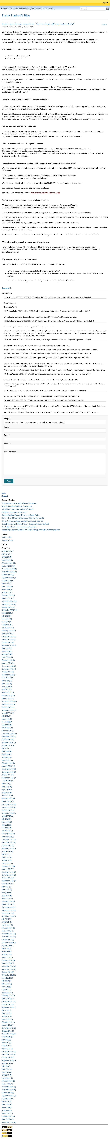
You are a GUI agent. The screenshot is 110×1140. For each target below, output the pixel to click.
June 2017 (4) (7, 857)
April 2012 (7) (7, 1016)
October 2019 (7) (8, 775)
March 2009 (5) (7, 1113)
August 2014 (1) (7, 946)
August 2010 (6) (7, 1063)
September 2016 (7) (9, 881)
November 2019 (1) (9, 772)
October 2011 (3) (8, 1031)
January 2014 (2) (8, 963)
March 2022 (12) (8, 692)
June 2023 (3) (7, 648)
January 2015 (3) (8, 931)
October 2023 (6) (8, 642)
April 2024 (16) (7, 625)
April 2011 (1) (6, 1046)
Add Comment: (10, 452)
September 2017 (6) (9, 848)
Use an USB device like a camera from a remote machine (22, 521)
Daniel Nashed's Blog (16, 15)
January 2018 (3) (8, 837)
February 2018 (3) (8, 834)
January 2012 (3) (8, 1025)
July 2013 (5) (6, 981)
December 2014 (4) (9, 934)
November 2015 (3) (9, 910)
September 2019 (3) (9, 778)
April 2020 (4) (7, 757)
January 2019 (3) (8, 801)
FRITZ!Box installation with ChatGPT (15, 512)
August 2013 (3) (7, 978)
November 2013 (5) (9, 969)
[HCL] (7, 1127)
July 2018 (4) (6, 819)
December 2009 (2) (9, 1087)
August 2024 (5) (7, 613)
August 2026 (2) (7, 551)
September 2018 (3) (9, 813)
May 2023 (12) (7, 651)
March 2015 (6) (7, 925)
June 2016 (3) (7, 890)
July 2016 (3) (6, 887)
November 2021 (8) (9, 704)
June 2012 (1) (7, 1013)
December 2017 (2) (9, 840)
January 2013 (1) (8, 999)
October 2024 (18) (8, 607)
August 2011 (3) (7, 1037)
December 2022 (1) (9, 666)
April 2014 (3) (7, 954)
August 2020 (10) (8, 745)
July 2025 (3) (6, 584)
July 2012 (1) (6, 1010)
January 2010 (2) (8, 1084)
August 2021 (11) (8, 713)
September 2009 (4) (9, 1096)
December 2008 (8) (9, 1122)
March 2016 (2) (7, 898)
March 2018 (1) (7, 831)
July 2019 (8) (6, 784)
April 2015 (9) (7, 922)
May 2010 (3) (6, 1072)
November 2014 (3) (9, 937)
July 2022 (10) (7, 681)
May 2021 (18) (7, 722)
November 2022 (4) (9, 669)
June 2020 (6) (7, 751)
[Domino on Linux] (7, 1130)
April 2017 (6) (7, 860)
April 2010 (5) (7, 1075)
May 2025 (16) (7, 589)
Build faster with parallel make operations (17, 506)
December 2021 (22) (9, 701)
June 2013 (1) (7, 984)
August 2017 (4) (7, 851)
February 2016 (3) (8, 901)
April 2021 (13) (7, 725)
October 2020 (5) (8, 740)
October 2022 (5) (8, 672)
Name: (6, 427)
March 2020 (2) (7, 760)
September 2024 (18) (9, 610)
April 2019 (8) (7, 793)
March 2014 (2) (7, 957)
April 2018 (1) (7, 828)
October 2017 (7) (8, 846)
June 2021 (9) (7, 719)
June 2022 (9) (7, 684)
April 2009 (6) (7, 1110)
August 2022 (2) (7, 678)
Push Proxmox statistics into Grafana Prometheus (19, 503)
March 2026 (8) (7, 560)
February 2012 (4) (8, 1022)
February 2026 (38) (9, 563)
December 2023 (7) (9, 637)
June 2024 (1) (7, 619)
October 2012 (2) (8, 1004)
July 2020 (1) (6, 748)
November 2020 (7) (9, 737)
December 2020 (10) (9, 734)
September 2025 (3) (9, 578)
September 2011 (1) (9, 1034)
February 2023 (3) (8, 660)
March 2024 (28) (8, 628)
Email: (6, 435)
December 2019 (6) (9, 769)
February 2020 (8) (8, 763)
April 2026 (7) (7, 557)
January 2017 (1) (8, 869)
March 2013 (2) (7, 993)
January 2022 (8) (8, 698)
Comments (5, 288)
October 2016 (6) (8, 878)
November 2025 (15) (9, 572)
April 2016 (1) (7, 896)
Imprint (105, 3)
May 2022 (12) (7, 687)
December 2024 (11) (9, 601)
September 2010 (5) (9, 1060)
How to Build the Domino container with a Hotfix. (19, 527)
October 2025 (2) (8, 575)
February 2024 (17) (9, 631)
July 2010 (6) (6, 1066)
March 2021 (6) (7, 728)
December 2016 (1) (9, 872)
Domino (104, 24)
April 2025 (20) (7, 592)
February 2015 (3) (8, 928)
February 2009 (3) (8, 1116)
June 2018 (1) (7, 822)
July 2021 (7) (6, 716)
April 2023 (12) (7, 654)
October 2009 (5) (8, 1093)
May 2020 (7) (6, 754)
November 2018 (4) (9, 807)
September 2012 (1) (9, 1007)
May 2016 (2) (6, 893)
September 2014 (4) (9, 943)
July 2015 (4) (6, 919)
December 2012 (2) (9, 1001)
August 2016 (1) (7, 884)
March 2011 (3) (7, 1049)
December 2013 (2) (9, 966)
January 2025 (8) (8, 598)
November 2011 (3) (9, 1028)
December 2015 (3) (9, 907)
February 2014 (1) (8, 960)
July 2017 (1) (6, 854)
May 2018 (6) (6, 825)
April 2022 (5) (7, 690)
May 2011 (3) (6, 1043)
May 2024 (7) (6, 622)
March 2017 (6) (7, 863)
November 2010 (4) (9, 1054)
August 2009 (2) (7, 1099)
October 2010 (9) (8, 1057)
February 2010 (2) (8, 1081)
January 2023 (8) (8, 663)
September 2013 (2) (9, 975)
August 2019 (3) (7, 781)
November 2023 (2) (9, 639)
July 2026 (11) (7, 554)
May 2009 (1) (6, 1107)
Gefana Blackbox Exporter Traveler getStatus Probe (20, 515)
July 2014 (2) (6, 949)
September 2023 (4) (9, 645)
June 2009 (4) (7, 1104)
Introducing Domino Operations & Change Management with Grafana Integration (31, 530)
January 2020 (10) (8, 766)
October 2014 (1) (8, 940)
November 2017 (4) (9, 843)
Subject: (7, 419)
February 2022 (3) (8, 695)
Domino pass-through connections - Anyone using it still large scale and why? (38, 24)
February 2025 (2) (8, 595)
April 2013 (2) (7, 990)
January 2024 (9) (8, 634)
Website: (7, 444)
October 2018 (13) (8, 810)
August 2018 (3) (7, 816)
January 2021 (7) (8, 731)
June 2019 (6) (7, 787)
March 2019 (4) (7, 795)
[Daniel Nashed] (7, 1136)
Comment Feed (7, 540)
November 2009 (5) (9, 1090)
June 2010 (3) (7, 1069)
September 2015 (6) (9, 916)
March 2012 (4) (7, 1019)
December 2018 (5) (9, 804)
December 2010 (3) (9, 1052)
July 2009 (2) (6, 1102)
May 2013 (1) (6, 987)
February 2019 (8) (8, 798)
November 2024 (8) (9, 604)
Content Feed (7, 537)
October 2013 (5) (8, 972)
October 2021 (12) (8, 707)
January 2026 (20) (8, 566)
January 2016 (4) (8, 904)
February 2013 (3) (8, 996)
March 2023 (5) (7, 657)
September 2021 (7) (9, 710)
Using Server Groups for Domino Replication (18, 509)
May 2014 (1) (6, 951)
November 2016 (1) (9, 875)
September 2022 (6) (9, 675)
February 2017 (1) (8, 866)
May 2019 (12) (7, 790)
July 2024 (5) (6, 616)
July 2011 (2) (6, 1040)
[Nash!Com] (7, 1133)
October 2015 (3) (8, 913)
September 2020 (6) (9, 743)
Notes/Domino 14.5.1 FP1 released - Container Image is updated (25, 524)
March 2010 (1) (7, 1078)
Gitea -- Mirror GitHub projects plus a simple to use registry (23, 518)
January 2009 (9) (8, 1119)
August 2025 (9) (7, 581)
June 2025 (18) (7, 587)
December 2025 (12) (9, 569)
